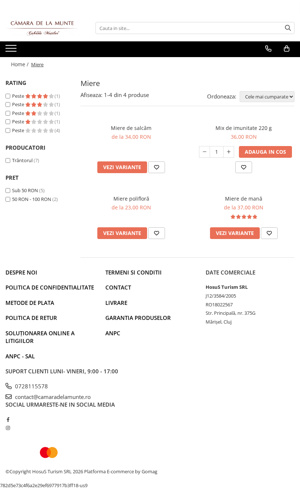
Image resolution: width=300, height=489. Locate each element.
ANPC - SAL (20, 356)
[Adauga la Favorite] (156, 167)
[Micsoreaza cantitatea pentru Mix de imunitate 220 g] (204, 152)
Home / (20, 64)
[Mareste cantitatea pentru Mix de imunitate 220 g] (228, 152)
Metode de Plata (29, 302)
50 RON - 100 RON (31, 199)
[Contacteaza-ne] (268, 48)
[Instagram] (7, 428)
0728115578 (31, 386)
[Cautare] (288, 28)
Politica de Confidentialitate (49, 287)
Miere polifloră (131, 198)
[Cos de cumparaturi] (287, 48)
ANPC (112, 333)
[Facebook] (7, 419)
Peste (18, 96)
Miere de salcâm (131, 127)
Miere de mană (243, 198)
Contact (118, 287)
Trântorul (22, 160)
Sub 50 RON (25, 190)
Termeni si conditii (133, 272)
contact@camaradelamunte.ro (52, 396)
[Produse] (11, 50)
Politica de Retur (31, 317)
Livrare (116, 302)
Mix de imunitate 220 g (243, 127)
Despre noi (21, 272)
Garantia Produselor (138, 317)
